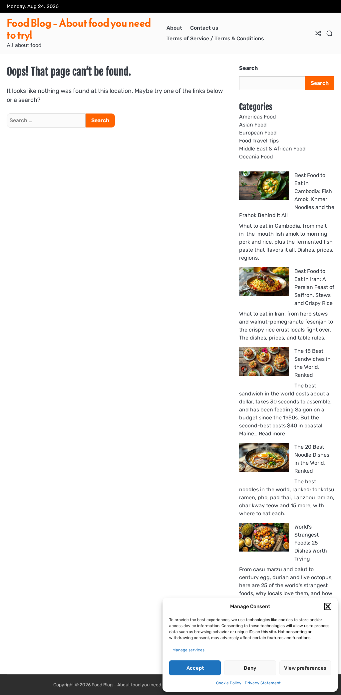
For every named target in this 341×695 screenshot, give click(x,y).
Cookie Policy (228, 683)
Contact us (204, 28)
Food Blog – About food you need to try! (79, 28)
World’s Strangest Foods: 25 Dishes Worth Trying (310, 543)
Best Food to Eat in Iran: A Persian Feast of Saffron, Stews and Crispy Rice (314, 287)
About (174, 28)
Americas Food (257, 117)
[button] (327, 606)
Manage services (188, 650)
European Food (257, 132)
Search (248, 68)
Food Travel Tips (259, 140)
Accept (195, 668)
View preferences (305, 668)
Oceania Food (256, 156)
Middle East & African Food (272, 148)
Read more (272, 433)
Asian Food (252, 124)
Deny (250, 668)
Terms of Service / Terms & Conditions (215, 38)
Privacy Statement (263, 683)
